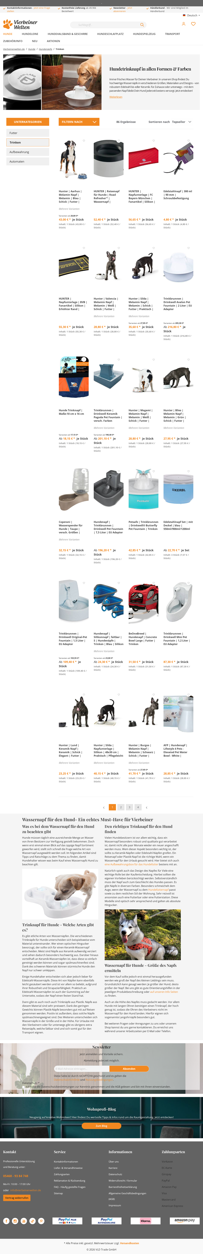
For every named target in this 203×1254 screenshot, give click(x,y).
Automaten (17, 161)
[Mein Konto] (183, 24)
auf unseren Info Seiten (164, 992)
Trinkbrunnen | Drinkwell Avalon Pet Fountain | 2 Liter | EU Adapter (178, 304)
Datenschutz (115, 1174)
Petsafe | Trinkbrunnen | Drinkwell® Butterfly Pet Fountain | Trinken (143, 525)
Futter (13, 133)
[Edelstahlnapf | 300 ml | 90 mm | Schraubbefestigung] (178, 159)
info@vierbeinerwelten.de (25, 1190)
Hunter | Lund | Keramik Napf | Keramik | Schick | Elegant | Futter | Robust (70, 750)
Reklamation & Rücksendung (69, 1180)
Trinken (15, 142)
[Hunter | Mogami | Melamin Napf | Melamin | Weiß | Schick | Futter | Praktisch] (143, 378)
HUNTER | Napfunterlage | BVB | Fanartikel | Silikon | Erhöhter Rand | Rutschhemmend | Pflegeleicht (73, 304)
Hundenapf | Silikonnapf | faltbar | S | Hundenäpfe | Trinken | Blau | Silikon (109, 639)
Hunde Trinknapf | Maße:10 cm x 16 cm (71, 412)
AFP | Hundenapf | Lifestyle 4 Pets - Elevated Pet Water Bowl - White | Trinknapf (175, 750)
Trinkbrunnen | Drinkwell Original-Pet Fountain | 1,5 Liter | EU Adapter (73, 639)
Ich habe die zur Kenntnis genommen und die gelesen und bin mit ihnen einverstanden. (98, 1086)
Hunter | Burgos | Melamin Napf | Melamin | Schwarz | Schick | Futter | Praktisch (142, 750)
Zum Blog (101, 1126)
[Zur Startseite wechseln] (20, 24)
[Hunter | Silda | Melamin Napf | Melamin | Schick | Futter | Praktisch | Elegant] (143, 266)
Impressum (115, 1205)
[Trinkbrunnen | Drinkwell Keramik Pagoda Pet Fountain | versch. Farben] (109, 378)
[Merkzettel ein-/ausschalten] (84, 140)
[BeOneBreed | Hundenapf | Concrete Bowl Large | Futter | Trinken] (143, 601)
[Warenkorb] (201, 21)
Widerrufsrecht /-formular (123, 1180)
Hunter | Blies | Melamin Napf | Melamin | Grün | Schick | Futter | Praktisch (175, 415)
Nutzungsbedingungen (99, 1079)
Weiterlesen (115, 97)
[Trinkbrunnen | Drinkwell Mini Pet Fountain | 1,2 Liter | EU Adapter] (178, 601)
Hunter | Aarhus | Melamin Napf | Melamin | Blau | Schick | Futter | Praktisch (70, 196)
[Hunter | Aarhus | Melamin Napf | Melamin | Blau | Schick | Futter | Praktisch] (74, 159)
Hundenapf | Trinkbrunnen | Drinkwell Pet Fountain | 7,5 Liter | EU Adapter (108, 527)
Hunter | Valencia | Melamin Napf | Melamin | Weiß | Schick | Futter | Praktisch (106, 304)
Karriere (113, 1167)
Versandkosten (129, 1243)
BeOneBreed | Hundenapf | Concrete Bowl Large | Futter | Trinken (143, 639)
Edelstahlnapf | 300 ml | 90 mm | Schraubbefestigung (178, 195)
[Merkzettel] (193, 24)
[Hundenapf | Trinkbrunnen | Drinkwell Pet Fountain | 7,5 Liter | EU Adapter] (109, 489)
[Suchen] (142, 25)
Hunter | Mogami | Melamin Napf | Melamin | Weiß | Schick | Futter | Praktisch (141, 415)
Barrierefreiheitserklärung (123, 1187)
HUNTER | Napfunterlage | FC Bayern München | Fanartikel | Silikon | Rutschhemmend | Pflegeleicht (142, 196)
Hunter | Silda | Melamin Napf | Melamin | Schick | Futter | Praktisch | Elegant (141, 304)
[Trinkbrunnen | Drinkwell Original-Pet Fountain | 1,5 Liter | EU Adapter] (74, 601)
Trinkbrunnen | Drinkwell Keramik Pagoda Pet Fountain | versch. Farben (108, 415)
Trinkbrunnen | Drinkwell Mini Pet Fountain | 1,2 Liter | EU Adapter (177, 639)
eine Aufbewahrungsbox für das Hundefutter (131, 864)
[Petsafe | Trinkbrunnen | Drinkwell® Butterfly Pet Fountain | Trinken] (143, 489)
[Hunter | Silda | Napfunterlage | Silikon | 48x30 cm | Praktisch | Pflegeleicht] (109, 713)
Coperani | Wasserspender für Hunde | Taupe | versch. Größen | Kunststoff (70, 527)
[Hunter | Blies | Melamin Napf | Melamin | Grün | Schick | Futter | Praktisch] (178, 378)
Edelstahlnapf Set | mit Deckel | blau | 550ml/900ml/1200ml (178, 525)
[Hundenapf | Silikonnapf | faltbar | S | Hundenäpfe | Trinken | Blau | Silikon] (109, 601)
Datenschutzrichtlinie (67, 1079)
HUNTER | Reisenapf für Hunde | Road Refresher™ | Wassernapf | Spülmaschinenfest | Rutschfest (107, 196)
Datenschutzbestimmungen (58, 1086)
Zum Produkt (73, 235)
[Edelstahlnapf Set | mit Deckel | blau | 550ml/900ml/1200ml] (178, 489)
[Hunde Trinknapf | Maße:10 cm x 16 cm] (74, 378)
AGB (117, 1086)
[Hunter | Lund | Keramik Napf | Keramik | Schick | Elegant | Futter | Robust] (74, 713)
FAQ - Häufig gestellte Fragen (69, 1187)
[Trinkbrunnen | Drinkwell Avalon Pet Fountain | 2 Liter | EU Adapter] (178, 266)
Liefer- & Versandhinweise (68, 1167)
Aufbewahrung (19, 152)
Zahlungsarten (62, 1174)
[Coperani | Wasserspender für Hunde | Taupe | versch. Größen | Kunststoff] (74, 489)
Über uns (114, 1161)
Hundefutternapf (158, 889)
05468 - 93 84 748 (15, 1176)
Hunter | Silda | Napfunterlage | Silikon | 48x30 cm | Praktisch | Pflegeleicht (108, 750)
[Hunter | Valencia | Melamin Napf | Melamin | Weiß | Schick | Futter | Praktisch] (109, 266)
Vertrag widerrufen (16, 1198)
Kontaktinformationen (66, 1161)
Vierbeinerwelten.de (14, 49)
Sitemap (58, 1193)
